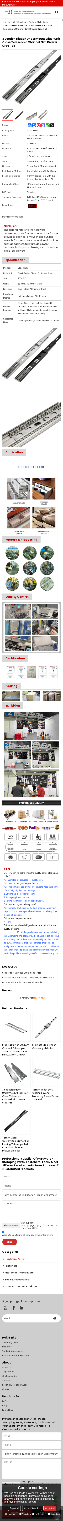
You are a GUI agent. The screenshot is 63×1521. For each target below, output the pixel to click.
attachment (13, 1225)
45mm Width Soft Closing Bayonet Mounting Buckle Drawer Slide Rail (45, 1094)
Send (9, 1242)
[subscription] (54, 1318)
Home (6, 22)
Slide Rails (42, 22)
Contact (6, 1389)
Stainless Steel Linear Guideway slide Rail (44, 1046)
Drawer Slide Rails (11, 982)
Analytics (26, 1514)
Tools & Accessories (13, 1351)
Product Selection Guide (15, 1384)
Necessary (13, 1514)
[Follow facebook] (13, 1308)
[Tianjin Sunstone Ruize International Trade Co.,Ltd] (31, 12)
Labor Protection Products (15, 1355)
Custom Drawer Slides (14, 977)
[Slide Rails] (32, 206)
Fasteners (7, 1346)
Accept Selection (32, 1508)
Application (8, 1371)
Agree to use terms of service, (27, 1235)
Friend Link (7, 1410)
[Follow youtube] (5, 1308)
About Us (7, 1367)
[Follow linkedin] (21, 1308)
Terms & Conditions (43, 1235)
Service (6, 1380)
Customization (9, 1376)
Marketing (55, 1514)
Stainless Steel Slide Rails (27, 972)
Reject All (14, 1508)
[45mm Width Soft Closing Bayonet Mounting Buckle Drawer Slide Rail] (46, 1072)
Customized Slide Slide (41, 977)
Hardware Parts (25, 22)
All (13, 22)
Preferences (40, 1514)
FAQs (5, 1401)
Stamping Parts (10, 1342)
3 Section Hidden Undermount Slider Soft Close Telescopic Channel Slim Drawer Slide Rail (15, 1096)
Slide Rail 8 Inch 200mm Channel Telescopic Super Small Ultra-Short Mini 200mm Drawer (15, 1049)
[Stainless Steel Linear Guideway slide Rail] (46, 1027)
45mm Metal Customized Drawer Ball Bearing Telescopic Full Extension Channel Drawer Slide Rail (15, 1144)
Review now (38, 998)
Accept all (50, 1508)
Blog (4, 1405)
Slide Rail (7, 972)
